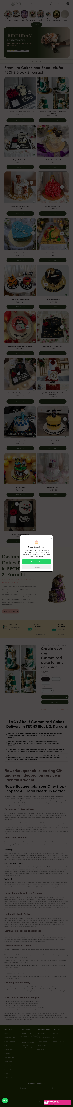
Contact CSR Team (38, 562)
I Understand (36, 567)
